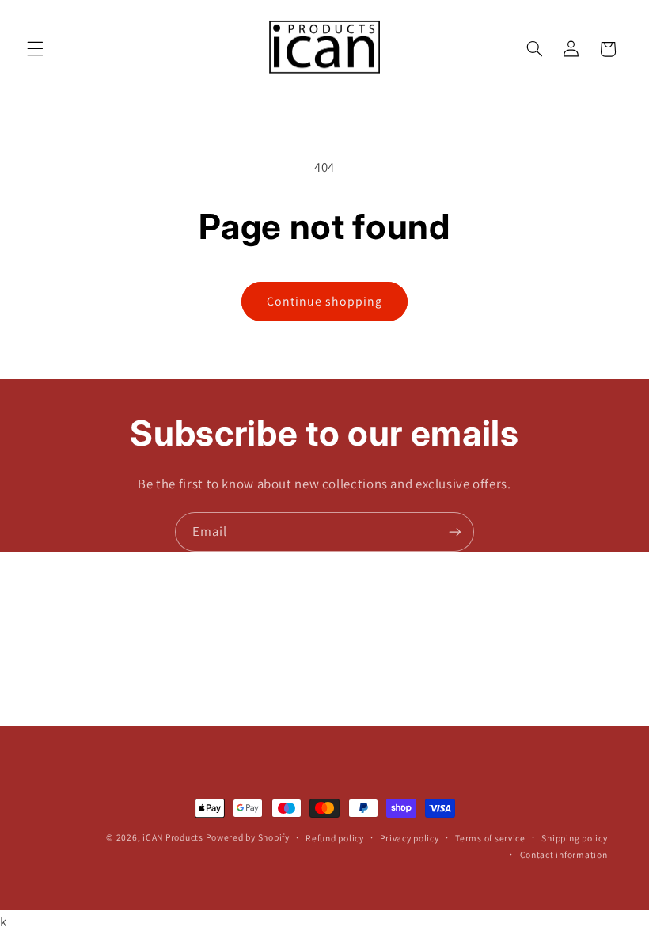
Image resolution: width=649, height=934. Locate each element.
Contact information (564, 854)
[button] (35, 49)
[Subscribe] (455, 531)
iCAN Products (172, 837)
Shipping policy (574, 838)
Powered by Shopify (247, 837)
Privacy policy (409, 838)
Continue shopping (325, 301)
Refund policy (335, 838)
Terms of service (490, 838)
